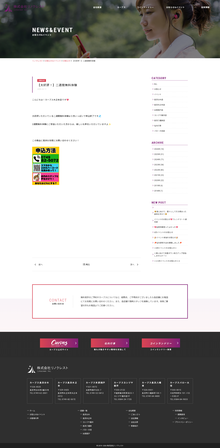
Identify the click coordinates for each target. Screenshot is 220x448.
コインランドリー (145, 7)
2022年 (159, 170)
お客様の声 (136, 20)
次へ (132, 264)
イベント (157, 94)
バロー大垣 (87, 430)
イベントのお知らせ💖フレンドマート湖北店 (170, 220)
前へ (41, 264)
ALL (155, 84)
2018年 (158, 191)
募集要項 (181, 414)
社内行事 (157, 126)
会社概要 (97, 7)
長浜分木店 (158, 100)
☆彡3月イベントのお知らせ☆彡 (167, 261)
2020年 (159, 180)
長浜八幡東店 (159, 120)
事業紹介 (134, 426)
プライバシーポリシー (184, 422)
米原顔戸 (86, 434)
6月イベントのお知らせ (163, 232)
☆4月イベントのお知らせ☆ (165, 248)
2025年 (159, 154)
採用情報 (205, 7)
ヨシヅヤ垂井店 (160, 115)
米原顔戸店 (158, 110)
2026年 (159, 149)
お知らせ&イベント (175, 7)
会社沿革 (134, 422)
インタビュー (183, 418)
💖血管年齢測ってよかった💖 (166, 227)
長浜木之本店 (159, 105)
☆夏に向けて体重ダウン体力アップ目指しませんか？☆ (170, 254)
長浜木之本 (87, 418)
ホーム (32, 411)
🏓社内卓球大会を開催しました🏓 (168, 243)
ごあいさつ (135, 414)
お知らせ (157, 89)
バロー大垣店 (159, 131)
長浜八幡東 (87, 426)
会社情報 (134, 418)
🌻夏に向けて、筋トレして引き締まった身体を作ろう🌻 (170, 213)
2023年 (159, 165)
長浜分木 (86, 414)
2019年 (158, 186)
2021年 (159, 175)
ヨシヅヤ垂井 (88, 422)
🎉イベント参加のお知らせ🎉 (166, 238)
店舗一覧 (106, 20)
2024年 (159, 159)
